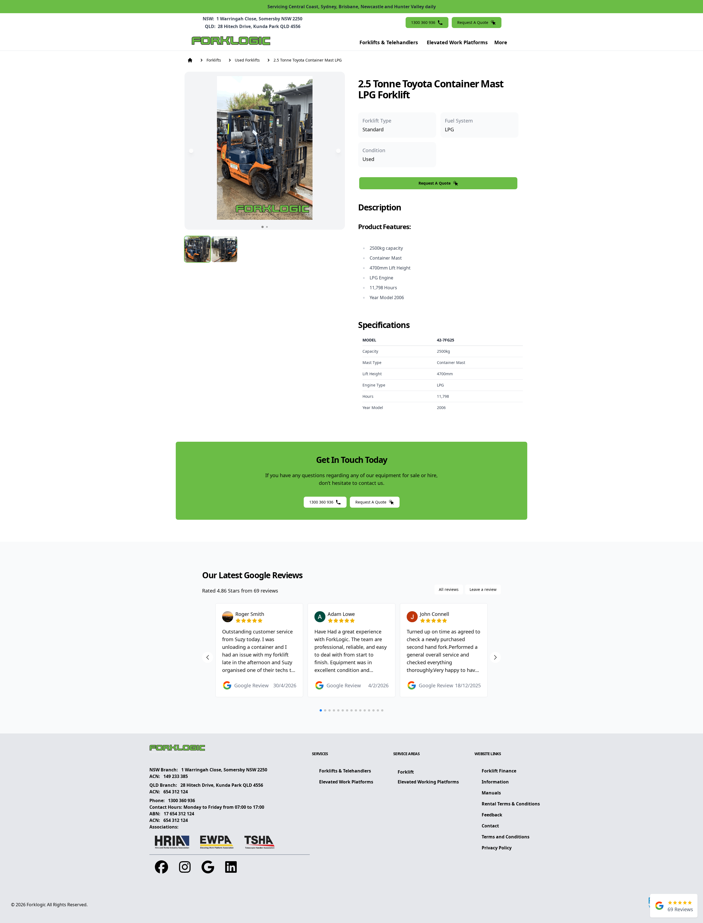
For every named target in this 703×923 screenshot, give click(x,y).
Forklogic (36, 905)
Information (495, 782)
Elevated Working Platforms (428, 782)
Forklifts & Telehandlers (388, 42)
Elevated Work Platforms (457, 42)
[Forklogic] (230, 42)
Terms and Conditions (505, 837)
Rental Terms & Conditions (511, 804)
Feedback (492, 815)
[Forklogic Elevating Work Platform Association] (216, 842)
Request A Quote (472, 22)
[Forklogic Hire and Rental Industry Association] (172, 842)
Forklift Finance (499, 771)
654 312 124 (175, 792)
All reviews (449, 589)
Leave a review (483, 589)
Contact (490, 826)
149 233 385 (175, 776)
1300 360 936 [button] (423, 22)
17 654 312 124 (179, 814)
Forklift (406, 772)
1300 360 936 (181, 800)
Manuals (491, 793)
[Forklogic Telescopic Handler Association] (259, 842)
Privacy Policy (497, 848)
